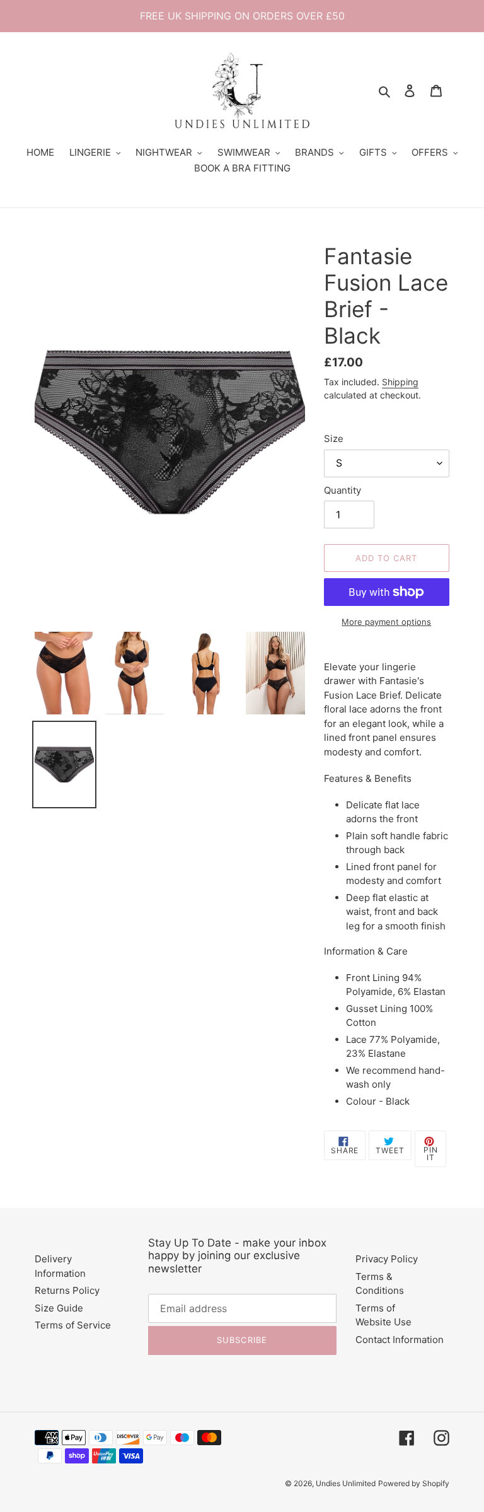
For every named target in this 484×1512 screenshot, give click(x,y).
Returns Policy (67, 1290)
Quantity (342, 490)
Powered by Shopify (413, 1483)
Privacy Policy (386, 1259)
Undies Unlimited (346, 1483)
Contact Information (399, 1340)
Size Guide (59, 1308)
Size (333, 439)
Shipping (400, 381)
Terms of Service (73, 1325)
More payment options (386, 622)
